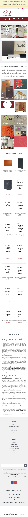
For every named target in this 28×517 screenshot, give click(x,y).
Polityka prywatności (14, 446)
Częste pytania (14, 444)
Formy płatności (14, 428)
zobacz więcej (8, 172)
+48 (14, 495)
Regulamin (14, 442)
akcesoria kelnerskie (20, 410)
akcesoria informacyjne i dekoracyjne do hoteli (16, 368)
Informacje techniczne (14, 432)
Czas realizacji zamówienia (14, 426)
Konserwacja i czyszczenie (14, 448)
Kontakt (14, 452)
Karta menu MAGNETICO (14, 57)
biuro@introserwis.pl (14, 474)
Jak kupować (14, 424)
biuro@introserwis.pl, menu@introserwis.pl (14, 502)
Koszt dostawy (14, 430)
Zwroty (14, 450)
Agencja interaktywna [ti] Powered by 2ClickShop (14, 514)
